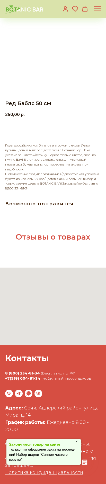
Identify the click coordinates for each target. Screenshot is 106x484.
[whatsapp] (28, 393)
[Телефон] (9, 393)
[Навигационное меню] (97, 9)
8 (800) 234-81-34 (22, 373)
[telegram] (19, 393)
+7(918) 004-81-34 (22, 378)
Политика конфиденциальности (44, 472)
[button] (65, 9)
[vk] (38, 393)
